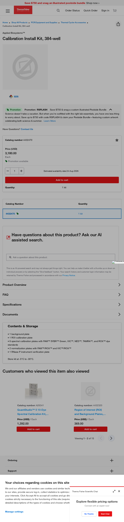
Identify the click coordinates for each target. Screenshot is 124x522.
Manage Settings (14, 511)
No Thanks (89, 514)
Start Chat (105, 514)
